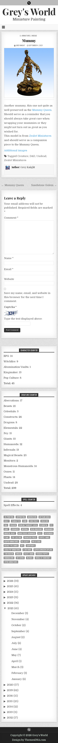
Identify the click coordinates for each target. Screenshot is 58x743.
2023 (10, 597)
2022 (10, 602)
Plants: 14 (9, 477)
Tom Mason (8, 553)
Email (8, 269)
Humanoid (15, 529)
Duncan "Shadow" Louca (28, 525)
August (15, 637)
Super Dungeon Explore (43, 549)
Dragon (13, 525)
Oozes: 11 (9, 471)
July (14, 643)
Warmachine (9, 558)
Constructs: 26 (13, 417)
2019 (10, 690)
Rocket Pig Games (11, 545)
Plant (6, 537)
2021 (10, 608)
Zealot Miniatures (40, 135)
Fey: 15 (8, 433)
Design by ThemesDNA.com (29, 740)
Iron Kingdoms (36, 529)
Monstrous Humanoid (26, 533)
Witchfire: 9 (11, 361)
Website (9, 279)
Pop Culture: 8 (12, 377)
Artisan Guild (44, 517)
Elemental (43, 525)
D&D (32, 156)
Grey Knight (20, 45)
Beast (6, 521)
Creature (22, 156)
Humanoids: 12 (13, 444)
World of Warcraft (43, 558)
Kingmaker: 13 (12, 372)
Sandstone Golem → (44, 185)
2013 (10, 712)
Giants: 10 (10, 438)
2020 (10, 684)
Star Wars (27, 549)
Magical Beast (9, 533)
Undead (34, 35)
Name (9, 258)
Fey (51, 525)
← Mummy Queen (12, 185)
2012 (10, 717)
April (14, 661)
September (18, 631)
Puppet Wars (44, 537)
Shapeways (30, 545)
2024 (10, 591)
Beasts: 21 (10, 406)
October (16, 625)
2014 (10, 706)
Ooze (40, 533)
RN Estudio (36, 541)
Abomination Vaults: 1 (17, 367)
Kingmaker (49, 529)
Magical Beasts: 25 (15, 455)
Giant (6, 529)
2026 (10, 581)
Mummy (29, 40)
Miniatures (26, 35)
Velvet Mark (29, 553)
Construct (33, 521)
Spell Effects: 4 (13, 505)
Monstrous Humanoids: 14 (20, 466)
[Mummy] (29, 73)
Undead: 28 (11, 482)
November (18, 619)
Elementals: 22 (13, 428)
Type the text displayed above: (23, 318)
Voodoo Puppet (42, 553)
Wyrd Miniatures (10, 562)
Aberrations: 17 (13, 400)
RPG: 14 (8, 356)
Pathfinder (48, 533)
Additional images (15, 150)
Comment (11, 217)
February (17, 673)
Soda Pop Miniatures (12, 549)
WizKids (30, 558)
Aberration (32, 517)
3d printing (9, 517)
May (14, 655)
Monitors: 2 (11, 460)
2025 (10, 586)
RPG (22, 545)
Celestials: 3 (11, 411)
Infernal (25, 529)
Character (16, 521)
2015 (10, 701)
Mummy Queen (42, 110)
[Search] (29, 3)
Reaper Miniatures (11, 541)
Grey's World (29, 11)
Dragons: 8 (10, 422)
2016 (10, 695)
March (15, 667)
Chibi (25, 521)
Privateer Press (30, 537)
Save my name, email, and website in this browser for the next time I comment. (27, 297)
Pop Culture (16, 537)
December (17, 613)
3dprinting (20, 517)
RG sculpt (25, 541)
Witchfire (20, 558)
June (14, 649)
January (16, 679)
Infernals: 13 (11, 449)
